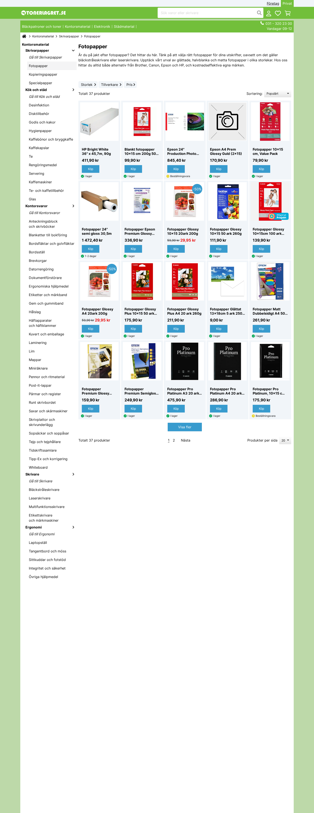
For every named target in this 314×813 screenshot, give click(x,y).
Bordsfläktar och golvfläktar (51, 243)
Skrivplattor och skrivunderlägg (42, 422)
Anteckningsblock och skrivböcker (43, 224)
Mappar (35, 360)
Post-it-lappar (40, 385)
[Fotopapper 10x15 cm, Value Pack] (270, 121)
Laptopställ (38, 542)
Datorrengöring (41, 269)
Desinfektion (39, 105)
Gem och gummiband (46, 303)
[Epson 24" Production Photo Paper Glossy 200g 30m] (185, 121)
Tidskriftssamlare (43, 450)
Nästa (185, 440)
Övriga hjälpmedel (43, 577)
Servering (36, 173)
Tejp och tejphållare (45, 442)
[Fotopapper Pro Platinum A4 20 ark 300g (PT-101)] (227, 361)
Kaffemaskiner (40, 182)
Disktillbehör (39, 114)
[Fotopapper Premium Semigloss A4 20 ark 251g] (142, 361)
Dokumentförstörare (45, 278)
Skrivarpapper (69, 36)
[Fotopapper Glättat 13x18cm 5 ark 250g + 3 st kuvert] (227, 281)
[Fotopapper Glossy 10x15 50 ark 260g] (227, 201)
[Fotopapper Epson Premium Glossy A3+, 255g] (142, 201)
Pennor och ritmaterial (47, 377)
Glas (32, 199)
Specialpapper (40, 83)
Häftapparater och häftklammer (42, 323)
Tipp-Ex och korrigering (48, 459)
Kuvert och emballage (46, 334)
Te (31, 156)
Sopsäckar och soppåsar (49, 433)
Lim (32, 351)
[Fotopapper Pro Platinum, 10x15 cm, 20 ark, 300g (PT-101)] (270, 361)
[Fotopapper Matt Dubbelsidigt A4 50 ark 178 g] (270, 281)
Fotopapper (38, 66)
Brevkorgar (38, 260)
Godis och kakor (42, 122)
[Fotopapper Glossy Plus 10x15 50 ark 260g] (142, 281)
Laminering (38, 342)
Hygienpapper (40, 131)
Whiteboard (38, 467)
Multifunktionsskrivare (47, 507)
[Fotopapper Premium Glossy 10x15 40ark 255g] (99, 361)
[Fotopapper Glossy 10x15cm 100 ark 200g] (270, 201)
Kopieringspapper (43, 74)
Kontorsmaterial (43, 36)
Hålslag (35, 312)
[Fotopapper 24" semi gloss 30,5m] (99, 201)
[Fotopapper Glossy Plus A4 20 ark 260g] (185, 281)
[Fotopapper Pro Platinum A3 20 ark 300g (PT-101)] (185, 361)
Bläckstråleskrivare (44, 489)
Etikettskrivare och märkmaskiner (44, 517)
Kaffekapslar (39, 148)
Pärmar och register (45, 394)
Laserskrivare (39, 498)
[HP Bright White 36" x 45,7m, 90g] (99, 121)
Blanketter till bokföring (48, 235)
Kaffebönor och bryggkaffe (51, 139)
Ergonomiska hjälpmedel (49, 286)
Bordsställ (37, 252)
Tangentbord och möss (47, 551)
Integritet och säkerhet (47, 568)
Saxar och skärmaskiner (48, 411)
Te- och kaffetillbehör (46, 190)
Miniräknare (38, 368)
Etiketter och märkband (48, 295)
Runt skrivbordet (42, 402)
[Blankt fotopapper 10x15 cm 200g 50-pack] (142, 121)
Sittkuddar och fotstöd (47, 560)
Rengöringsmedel (43, 165)
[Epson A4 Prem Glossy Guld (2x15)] (227, 121)
